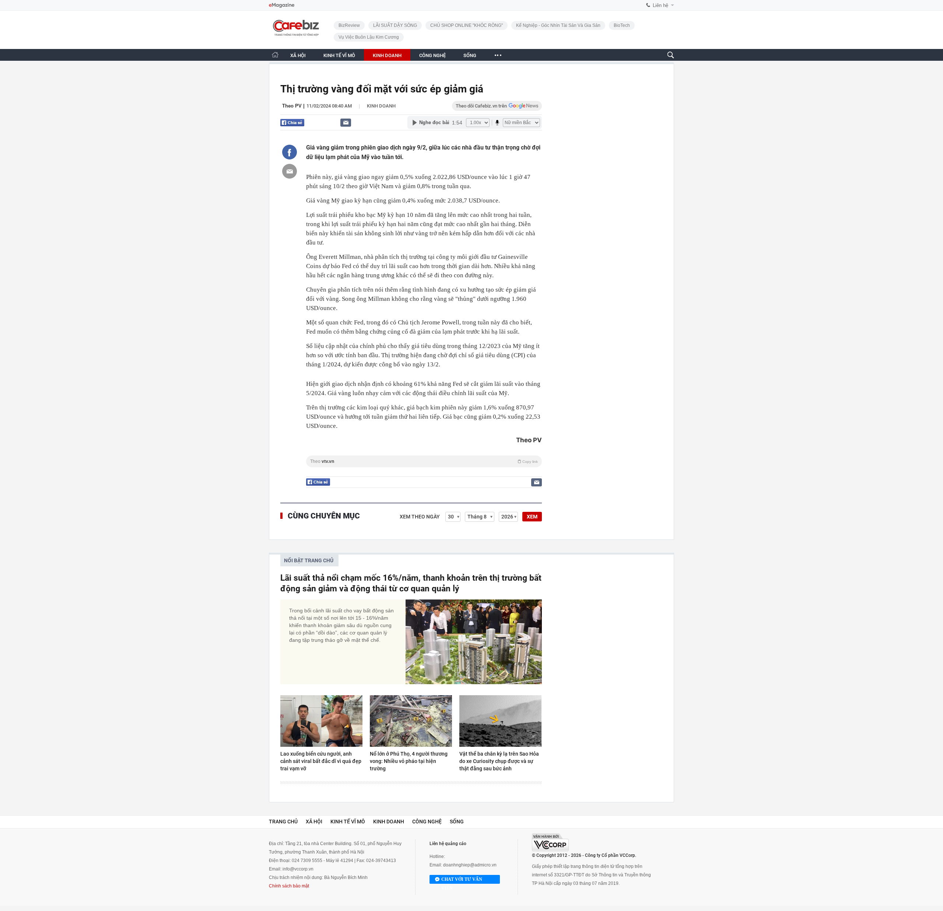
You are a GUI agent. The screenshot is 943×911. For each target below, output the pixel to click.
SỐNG (469, 55)
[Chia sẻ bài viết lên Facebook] (289, 152)
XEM (532, 517)
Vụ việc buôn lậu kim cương (369, 37)
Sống (457, 821)
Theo (424, 461)
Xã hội (314, 821)
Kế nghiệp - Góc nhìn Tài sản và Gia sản (558, 25)
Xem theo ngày (420, 517)
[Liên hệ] (345, 122)
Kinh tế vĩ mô (347, 821)
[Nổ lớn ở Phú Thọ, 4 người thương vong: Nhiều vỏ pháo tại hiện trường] (411, 721)
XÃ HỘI (298, 55)
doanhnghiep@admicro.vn (470, 865)
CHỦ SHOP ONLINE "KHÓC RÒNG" (466, 25)
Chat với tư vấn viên (461, 880)
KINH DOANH (387, 55)
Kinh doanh (381, 106)
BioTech (622, 25)
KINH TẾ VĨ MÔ (339, 55)
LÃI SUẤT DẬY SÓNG (395, 25)
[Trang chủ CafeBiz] (275, 54)
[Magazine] (281, 5)
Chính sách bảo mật (289, 886)
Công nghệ (427, 821)
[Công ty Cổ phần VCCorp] (550, 842)
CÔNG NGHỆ (432, 55)
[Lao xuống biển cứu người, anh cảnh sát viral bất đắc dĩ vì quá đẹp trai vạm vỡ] (321, 721)
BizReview (349, 25)
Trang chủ (283, 821)
